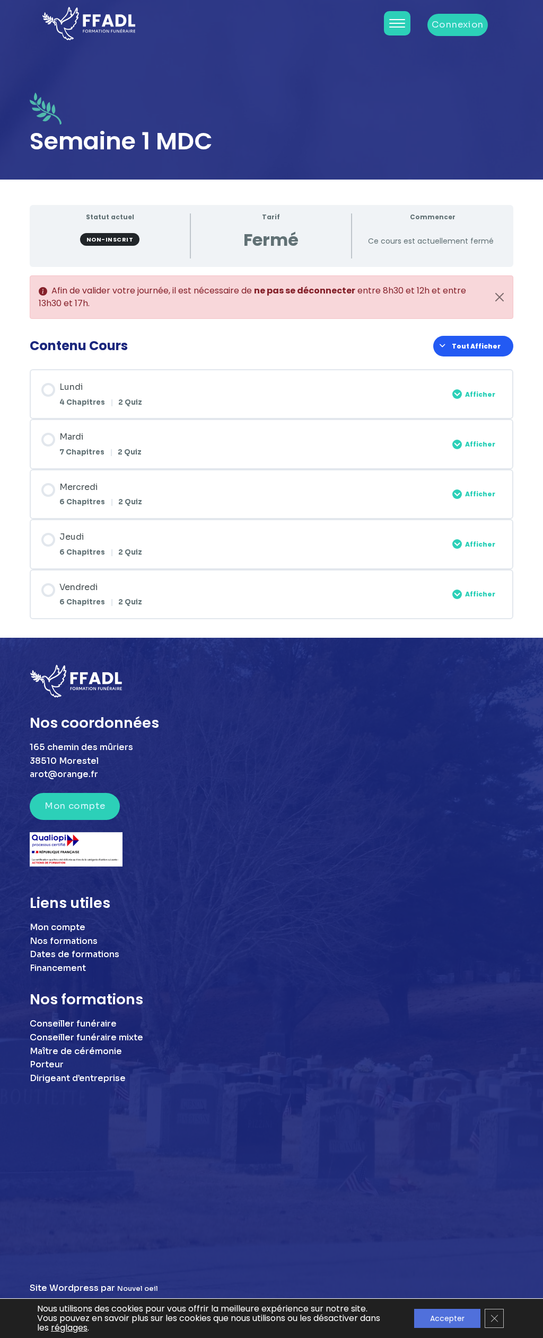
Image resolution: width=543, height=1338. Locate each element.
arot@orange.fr (64, 774)
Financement (58, 968)
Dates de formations (74, 954)
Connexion (458, 24)
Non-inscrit (110, 239)
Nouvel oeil (137, 1289)
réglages (69, 1328)
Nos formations (64, 941)
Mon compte (75, 805)
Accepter (447, 1318)
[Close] (499, 297)
